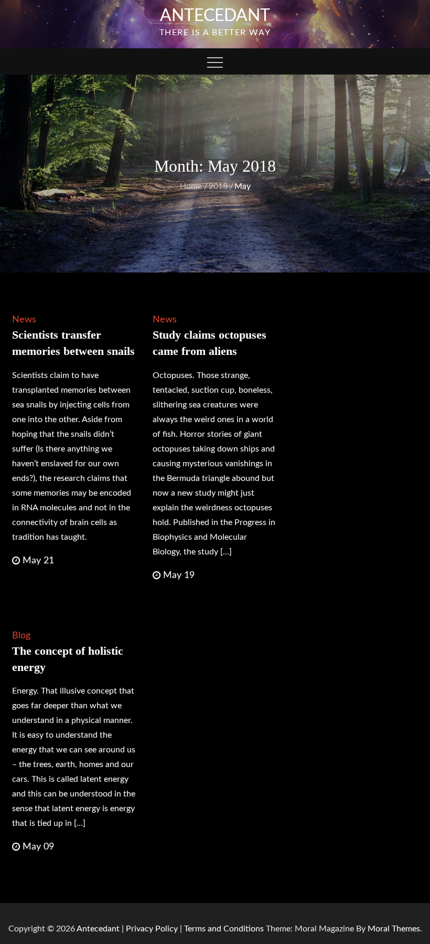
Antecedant (215, 15)
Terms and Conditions (225, 929)
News (24, 319)
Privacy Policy (152, 929)
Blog (21, 636)
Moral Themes (394, 929)
